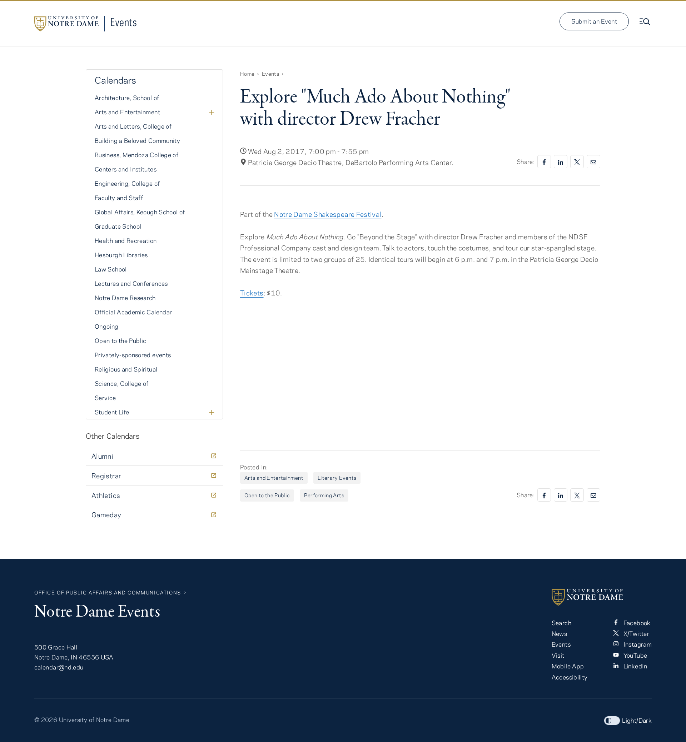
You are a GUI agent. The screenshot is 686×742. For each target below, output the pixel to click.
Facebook (636, 623)
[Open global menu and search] (646, 21)
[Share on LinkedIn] (560, 161)
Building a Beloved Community (137, 140)
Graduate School (118, 226)
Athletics (105, 495)
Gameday (106, 514)
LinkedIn (634, 666)
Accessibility (570, 677)
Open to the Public (267, 495)
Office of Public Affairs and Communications (107, 592)
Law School (111, 269)
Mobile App (568, 666)
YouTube (634, 655)
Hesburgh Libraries (121, 255)
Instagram (637, 644)
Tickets (252, 292)
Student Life (112, 412)
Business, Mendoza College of (136, 155)
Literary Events (337, 477)
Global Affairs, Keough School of (140, 212)
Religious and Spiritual (126, 369)
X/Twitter (635, 633)
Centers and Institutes (125, 169)
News (559, 633)
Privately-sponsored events (133, 355)
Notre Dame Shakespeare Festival (327, 214)
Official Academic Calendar (133, 312)
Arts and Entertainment (273, 477)
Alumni (102, 456)
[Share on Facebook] (544, 161)
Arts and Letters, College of (133, 126)
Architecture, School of (127, 97)
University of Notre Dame (94, 719)
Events (123, 22)
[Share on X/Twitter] (577, 161)
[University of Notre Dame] (602, 597)
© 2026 (45, 719)
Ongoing (107, 326)
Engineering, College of (127, 183)
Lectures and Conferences (131, 283)
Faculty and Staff (119, 197)
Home (247, 73)
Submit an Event (594, 21)
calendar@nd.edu (58, 667)
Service (105, 398)
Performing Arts (324, 495)
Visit (558, 655)
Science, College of (122, 383)
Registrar (106, 475)
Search (561, 623)
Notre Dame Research (125, 298)
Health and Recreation (126, 240)
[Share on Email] (593, 161)
